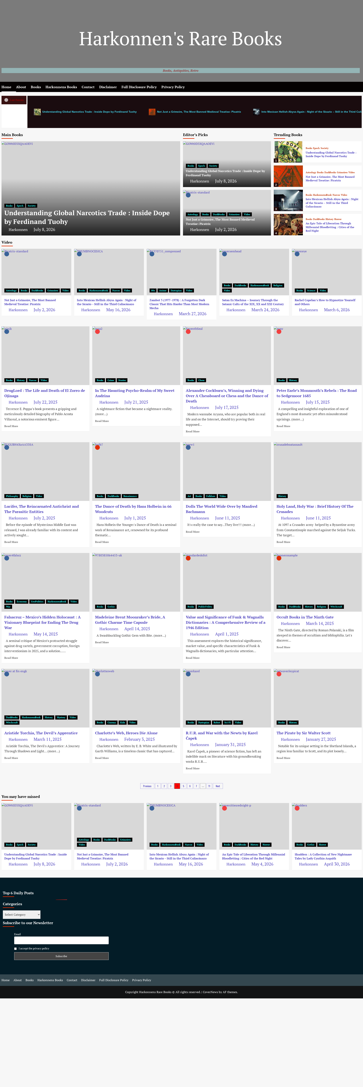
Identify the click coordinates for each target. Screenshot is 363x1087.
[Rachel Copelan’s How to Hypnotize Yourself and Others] (327, 272)
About (21, 87)
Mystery (61, 717)
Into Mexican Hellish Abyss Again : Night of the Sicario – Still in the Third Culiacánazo (332, 202)
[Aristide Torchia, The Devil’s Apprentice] (45, 698)
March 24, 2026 (265, 309)
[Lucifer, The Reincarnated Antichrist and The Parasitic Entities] (45, 471)
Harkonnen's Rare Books (180, 38)
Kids (122, 722)
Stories (122, 380)
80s (153, 290)
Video (247, 214)
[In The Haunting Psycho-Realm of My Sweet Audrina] (136, 355)
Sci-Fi (227, 722)
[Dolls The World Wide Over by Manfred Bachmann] (227, 471)
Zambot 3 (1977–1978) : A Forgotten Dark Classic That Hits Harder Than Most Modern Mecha (179, 304)
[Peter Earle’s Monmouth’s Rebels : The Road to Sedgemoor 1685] (318, 355)
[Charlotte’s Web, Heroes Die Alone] (136, 698)
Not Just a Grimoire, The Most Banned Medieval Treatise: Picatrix (198, 111)
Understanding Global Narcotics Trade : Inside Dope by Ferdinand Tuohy (89, 111)
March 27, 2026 (192, 313)
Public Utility (205, 606)
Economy (22, 601)
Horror (337, 219)
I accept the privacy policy (33, 948)
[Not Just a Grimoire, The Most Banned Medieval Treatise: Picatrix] (288, 176)
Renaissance (130, 496)
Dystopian (176, 290)
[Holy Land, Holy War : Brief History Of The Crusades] (318, 471)
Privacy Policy (173, 87)
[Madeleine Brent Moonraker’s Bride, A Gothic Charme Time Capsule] (136, 582)
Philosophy (12, 496)
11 (209, 786)
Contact (88, 87)
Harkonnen (18, 229)
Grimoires (234, 214)
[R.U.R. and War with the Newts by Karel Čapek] (227, 698)
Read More (11, 426)
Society (32, 205)
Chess (201, 380)
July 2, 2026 (226, 229)
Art (189, 496)
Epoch (20, 205)
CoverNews (210, 992)
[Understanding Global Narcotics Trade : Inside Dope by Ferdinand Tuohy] (91, 188)
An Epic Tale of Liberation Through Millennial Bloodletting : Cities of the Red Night (330, 226)
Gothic (111, 606)
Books (36, 87)
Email (17, 934)
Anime (162, 290)
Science (311, 290)
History (329, 219)
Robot (217, 722)
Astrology (193, 214)
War (8, 606)
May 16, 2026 (118, 309)
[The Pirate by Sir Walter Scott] (318, 698)
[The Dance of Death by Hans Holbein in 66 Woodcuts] (136, 471)
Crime (111, 380)
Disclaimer (108, 87)
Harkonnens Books (61, 87)
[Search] (359, 87)
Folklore (210, 496)
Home (6, 87)
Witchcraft (336, 606)
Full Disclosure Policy (139, 87)
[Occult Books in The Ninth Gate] (318, 582)
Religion (277, 285)
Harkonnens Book (322, 194)
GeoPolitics (37, 601)
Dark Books (219, 214)
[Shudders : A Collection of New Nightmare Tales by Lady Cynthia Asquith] (327, 826)
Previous (147, 786)
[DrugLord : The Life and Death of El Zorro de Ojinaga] (45, 355)
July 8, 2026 (44, 229)
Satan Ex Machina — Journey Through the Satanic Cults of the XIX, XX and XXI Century (253, 302)
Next (218, 786)
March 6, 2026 (337, 309)
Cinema (112, 722)
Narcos (336, 194)
